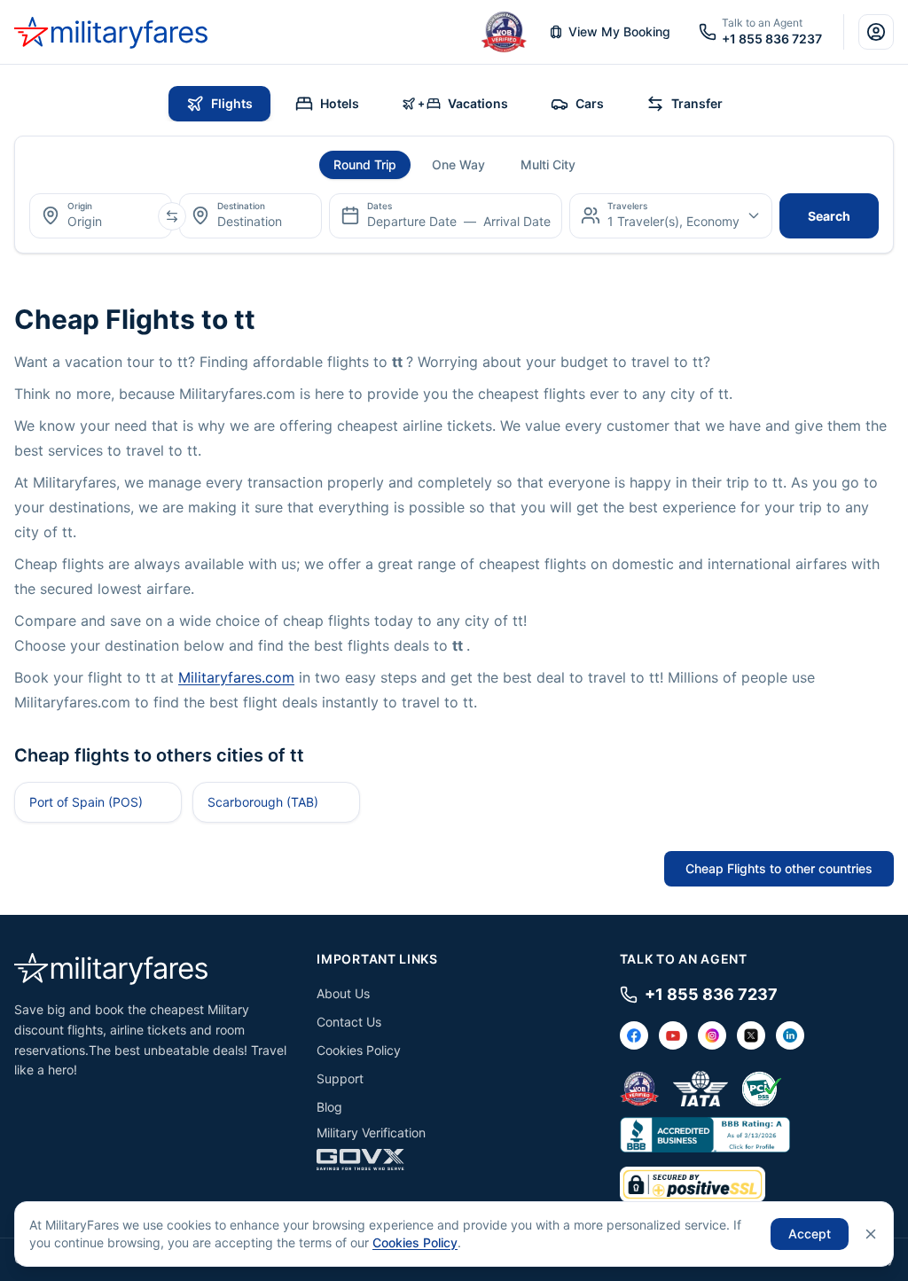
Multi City (548, 164)
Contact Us (349, 1021)
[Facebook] (634, 1035)
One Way (458, 164)
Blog (329, 1106)
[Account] (876, 32)
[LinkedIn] (790, 1035)
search (829, 215)
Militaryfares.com (236, 677)
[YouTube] (673, 1035)
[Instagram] (712, 1035)
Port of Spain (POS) (86, 801)
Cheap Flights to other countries (779, 868)
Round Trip (364, 164)
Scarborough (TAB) (262, 801)
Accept (809, 1233)
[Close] (871, 1234)
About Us (343, 993)
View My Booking (619, 31)
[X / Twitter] (751, 1035)
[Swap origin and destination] (172, 216)
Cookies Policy (359, 1050)
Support (340, 1078)
